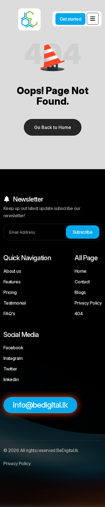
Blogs (80, 292)
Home (80, 271)
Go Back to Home (52, 127)
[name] (93, 19)
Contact (82, 281)
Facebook (13, 347)
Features (11, 281)
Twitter (10, 369)
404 (78, 313)
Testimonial (14, 303)
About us (12, 271)
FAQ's (9, 313)
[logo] (22, 15)
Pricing (10, 292)
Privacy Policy (88, 303)
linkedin (10, 379)
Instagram (12, 358)
